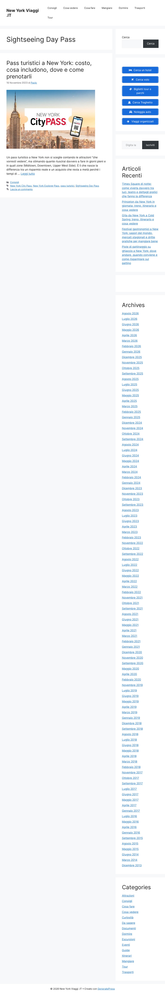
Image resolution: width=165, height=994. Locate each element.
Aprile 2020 (129, 674)
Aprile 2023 (129, 526)
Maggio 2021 (130, 625)
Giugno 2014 (130, 854)
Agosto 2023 (130, 510)
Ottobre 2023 (131, 499)
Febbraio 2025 (131, 411)
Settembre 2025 (132, 373)
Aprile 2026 (129, 335)
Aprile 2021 (129, 630)
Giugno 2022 (130, 570)
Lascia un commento (21, 189)
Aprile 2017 (129, 805)
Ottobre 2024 (131, 433)
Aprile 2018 (129, 756)
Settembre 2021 (132, 608)
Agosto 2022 (130, 559)
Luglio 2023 (129, 515)
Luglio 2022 (129, 564)
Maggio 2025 (130, 395)
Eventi (126, 944)
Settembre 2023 (132, 504)
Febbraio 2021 (131, 641)
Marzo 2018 (129, 761)
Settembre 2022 (132, 554)
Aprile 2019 (129, 707)
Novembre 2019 (132, 685)
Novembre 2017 (132, 772)
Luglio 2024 (129, 450)
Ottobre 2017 (130, 778)
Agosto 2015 (130, 843)
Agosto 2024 (130, 444)
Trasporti (140, 7)
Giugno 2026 (130, 324)
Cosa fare (89, 7)
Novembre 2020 (132, 657)
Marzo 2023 (130, 532)
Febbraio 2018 (131, 767)
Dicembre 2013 (132, 865)
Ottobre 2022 (130, 548)
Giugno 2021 (130, 619)
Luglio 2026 (129, 319)
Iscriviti (150, 145)
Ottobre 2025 (130, 368)
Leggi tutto (28, 173)
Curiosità (127, 917)
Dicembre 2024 (132, 422)
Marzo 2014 (129, 860)
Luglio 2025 (129, 384)
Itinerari (127, 955)
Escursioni (128, 939)
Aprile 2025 (129, 400)
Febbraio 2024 (131, 477)
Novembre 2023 (132, 493)
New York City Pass (21, 185)
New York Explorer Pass (46, 185)
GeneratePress (106, 988)
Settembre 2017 (132, 783)
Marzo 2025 (129, 406)
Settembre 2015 (132, 838)
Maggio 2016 (130, 821)
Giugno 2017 (130, 794)
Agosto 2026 (130, 313)
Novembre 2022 (132, 543)
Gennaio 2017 (131, 810)
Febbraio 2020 (131, 679)
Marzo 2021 (129, 635)
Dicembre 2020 (132, 652)
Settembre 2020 (132, 663)
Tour (50, 17)
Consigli (52, 7)
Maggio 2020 (130, 668)
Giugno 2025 (130, 390)
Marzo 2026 (130, 340)
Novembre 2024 (132, 428)
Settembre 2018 (132, 728)
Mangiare (107, 7)
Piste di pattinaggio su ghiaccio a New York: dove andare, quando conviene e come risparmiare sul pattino (139, 255)
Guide (126, 950)
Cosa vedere (70, 7)
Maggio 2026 (130, 329)
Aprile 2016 (129, 827)
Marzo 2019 (129, 712)
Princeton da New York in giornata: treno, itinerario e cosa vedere (139, 206)
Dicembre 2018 (131, 723)
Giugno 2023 (130, 521)
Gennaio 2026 (131, 351)
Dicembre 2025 (132, 357)
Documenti (129, 928)
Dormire (123, 7)
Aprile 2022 (129, 581)
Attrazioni (128, 895)
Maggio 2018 (130, 750)
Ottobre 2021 (130, 603)
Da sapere (128, 923)
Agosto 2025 (130, 379)
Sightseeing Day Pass (87, 185)
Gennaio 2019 (131, 717)
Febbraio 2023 (131, 537)
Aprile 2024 (129, 466)
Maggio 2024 (130, 461)
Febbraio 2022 (131, 592)
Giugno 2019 (130, 696)
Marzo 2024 (130, 472)
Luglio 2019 (129, 690)
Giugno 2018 (130, 745)
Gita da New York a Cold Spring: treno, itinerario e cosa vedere (138, 219)
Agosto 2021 (130, 614)
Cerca (126, 37)
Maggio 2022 (130, 575)
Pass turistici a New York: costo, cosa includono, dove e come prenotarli (49, 69)
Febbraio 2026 (131, 346)
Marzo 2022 (129, 586)
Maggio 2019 (130, 701)
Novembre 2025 (132, 362)
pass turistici (67, 185)
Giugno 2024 (130, 455)
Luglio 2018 (129, 739)
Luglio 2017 (129, 789)
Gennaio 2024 (131, 482)
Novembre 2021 (132, 597)
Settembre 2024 (132, 439)
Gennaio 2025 (131, 417)
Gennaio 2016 (131, 832)
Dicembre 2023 (132, 488)
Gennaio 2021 (131, 646)
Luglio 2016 (129, 816)
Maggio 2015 (130, 849)
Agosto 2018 (130, 734)
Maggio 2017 (130, 799)
